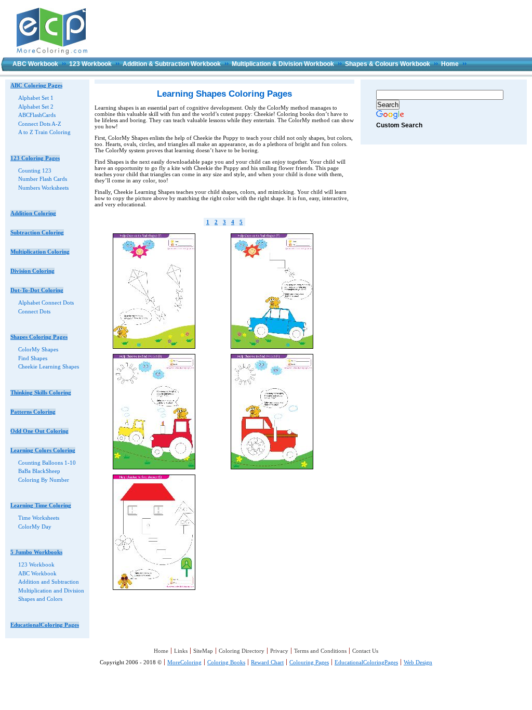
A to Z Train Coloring (44, 132)
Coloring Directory (241, 651)
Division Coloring (32, 271)
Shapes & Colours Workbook (387, 64)
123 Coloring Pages (35, 158)
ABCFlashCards (37, 115)
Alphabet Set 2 (36, 106)
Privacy (279, 651)
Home (450, 64)
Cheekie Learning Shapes (48, 366)
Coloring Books (226, 662)
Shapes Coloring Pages (39, 337)
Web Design (418, 662)
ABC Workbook (35, 64)
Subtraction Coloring (37, 232)
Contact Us (365, 651)
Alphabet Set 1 (36, 98)
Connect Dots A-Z (39, 124)
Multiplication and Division (51, 590)
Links (181, 651)
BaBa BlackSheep (39, 471)
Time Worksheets (38, 518)
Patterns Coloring (33, 412)
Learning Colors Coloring (42, 450)
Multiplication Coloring (40, 251)
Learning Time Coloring (40, 505)
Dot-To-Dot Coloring (36, 290)
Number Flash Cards (42, 179)
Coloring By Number (43, 480)
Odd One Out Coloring (39, 431)
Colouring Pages (309, 662)
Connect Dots (34, 311)
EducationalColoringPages (366, 662)
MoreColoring (184, 662)
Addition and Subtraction (48, 581)
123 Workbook (90, 64)
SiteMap (203, 651)
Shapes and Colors (40, 599)
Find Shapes (32, 358)
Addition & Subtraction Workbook (172, 64)
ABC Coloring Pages (36, 85)
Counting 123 (34, 170)
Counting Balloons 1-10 (47, 462)
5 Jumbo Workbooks (36, 552)
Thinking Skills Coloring (40, 392)
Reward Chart (267, 662)
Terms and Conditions (320, 651)
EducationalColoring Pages (44, 625)
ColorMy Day (34, 526)
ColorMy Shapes (38, 349)
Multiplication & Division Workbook (283, 64)
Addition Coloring (33, 213)
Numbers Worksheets (43, 188)
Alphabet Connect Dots (46, 302)
